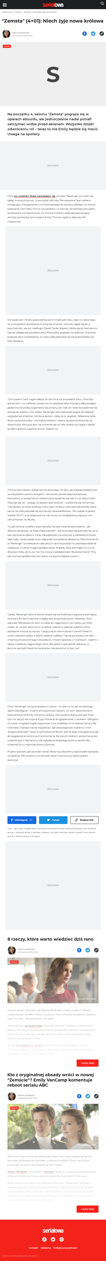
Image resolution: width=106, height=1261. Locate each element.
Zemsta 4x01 (82, 832)
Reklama (46, 1248)
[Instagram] (61, 1239)
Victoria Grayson (58, 832)
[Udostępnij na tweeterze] (93, 33)
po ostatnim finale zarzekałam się (34, 196)
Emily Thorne (24, 829)
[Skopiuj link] (102, 33)
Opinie (17, 12)
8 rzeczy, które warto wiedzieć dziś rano (50, 939)
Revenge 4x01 (80, 829)
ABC (16, 829)
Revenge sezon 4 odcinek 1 (28, 832)
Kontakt (33, 1248)
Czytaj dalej (87, 1063)
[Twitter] (53, 1239)
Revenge (69, 829)
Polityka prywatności (65, 1248)
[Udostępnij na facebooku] (84, 33)
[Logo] (53, 1230)
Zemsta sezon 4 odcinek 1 (28, 836)
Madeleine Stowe (55, 829)
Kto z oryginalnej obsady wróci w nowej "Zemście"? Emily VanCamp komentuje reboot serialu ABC (50, 1080)
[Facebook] (44, 1239)
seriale (45, 832)
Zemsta (71, 832)
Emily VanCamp (39, 829)
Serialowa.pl (7, 12)
